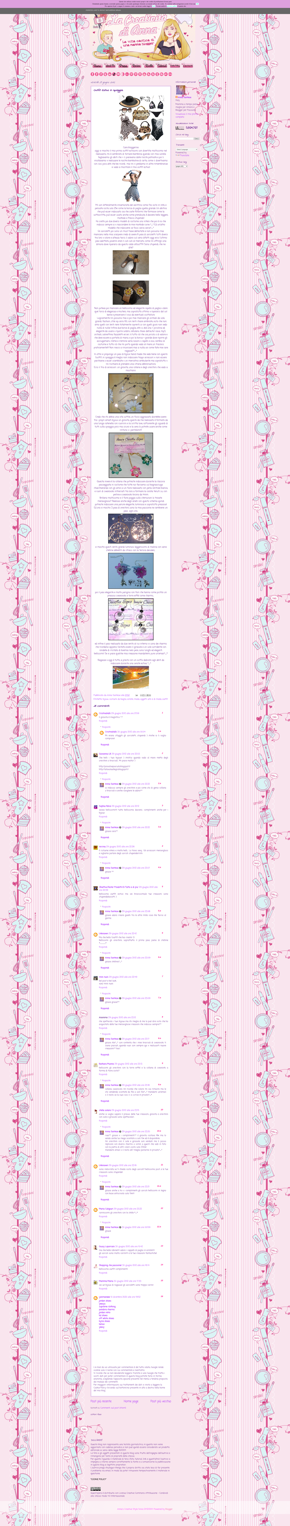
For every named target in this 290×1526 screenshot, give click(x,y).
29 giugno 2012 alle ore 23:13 (128, 1063)
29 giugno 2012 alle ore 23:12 (122, 1017)
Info (153, 6)
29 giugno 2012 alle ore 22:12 (125, 806)
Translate (184, 155)
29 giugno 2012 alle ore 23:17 (135, 1038)
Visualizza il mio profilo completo (187, 115)
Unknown (103, 933)
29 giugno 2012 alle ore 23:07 (136, 868)
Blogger (169, 1509)
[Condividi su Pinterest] (150, 695)
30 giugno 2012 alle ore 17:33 (127, 1281)
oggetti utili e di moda (150, 699)
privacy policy (172, 6)
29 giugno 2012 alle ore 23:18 (136, 1085)
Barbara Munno (106, 1063)
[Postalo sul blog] (143, 695)
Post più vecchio (161, 1401)
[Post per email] (136, 695)
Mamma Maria (106, 1281)
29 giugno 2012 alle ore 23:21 (135, 1186)
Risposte (106, 727)
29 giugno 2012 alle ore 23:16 (123, 1165)
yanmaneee (104, 1297)
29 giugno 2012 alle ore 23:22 (128, 1208)
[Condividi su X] (145, 695)
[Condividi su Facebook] (148, 695)
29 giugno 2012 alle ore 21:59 (125, 713)
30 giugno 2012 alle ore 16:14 (135, 1265)
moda (136, 699)
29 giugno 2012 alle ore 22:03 (126, 753)
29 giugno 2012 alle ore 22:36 (120, 846)
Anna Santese (114, 695)
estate (130, 699)
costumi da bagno (117, 699)
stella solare (105, 1110)
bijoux (105, 699)
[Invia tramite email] (141, 695)
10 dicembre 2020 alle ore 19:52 (125, 1297)
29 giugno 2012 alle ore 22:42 (123, 933)
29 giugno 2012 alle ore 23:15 (125, 1110)
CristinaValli (105, 713)
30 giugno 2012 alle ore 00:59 (136, 1227)
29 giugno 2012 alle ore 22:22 (136, 784)
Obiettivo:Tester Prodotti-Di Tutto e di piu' (118, 887)
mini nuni (103, 977)
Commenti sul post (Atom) (113, 1407)
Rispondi (103, 721)
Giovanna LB (105, 753)
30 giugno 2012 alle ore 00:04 (131, 731)
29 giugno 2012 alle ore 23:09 (136, 957)
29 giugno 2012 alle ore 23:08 (136, 911)
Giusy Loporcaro (107, 1246)
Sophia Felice (105, 806)
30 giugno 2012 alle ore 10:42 (129, 1246)
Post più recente (101, 1401)
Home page (131, 1401)
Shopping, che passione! (110, 1265)
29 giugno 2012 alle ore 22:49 (123, 977)
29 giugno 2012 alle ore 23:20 (136, 1131)
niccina (102, 846)
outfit (165, 699)
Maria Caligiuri (106, 1208)
